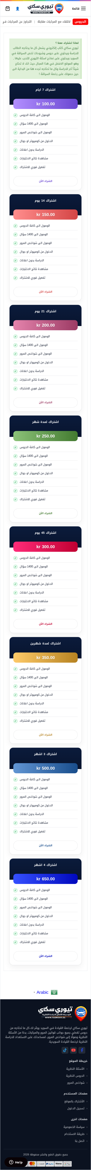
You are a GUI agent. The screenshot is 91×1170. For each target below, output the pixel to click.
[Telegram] (65, 1050)
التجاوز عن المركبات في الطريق (24, 21)
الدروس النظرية (75, 1075)
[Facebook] (82, 1050)
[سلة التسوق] (8, 8)
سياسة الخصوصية (73, 1127)
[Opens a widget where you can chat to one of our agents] (16, 1162)
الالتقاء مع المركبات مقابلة (67, 21)
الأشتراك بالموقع (74, 1101)
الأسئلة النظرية (75, 1068)
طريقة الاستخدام (74, 1134)
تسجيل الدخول (75, 1108)
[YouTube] (73, 1050)
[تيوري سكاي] (62, 1014)
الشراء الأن (45, 181)
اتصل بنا (79, 1141)
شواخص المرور (75, 1082)
